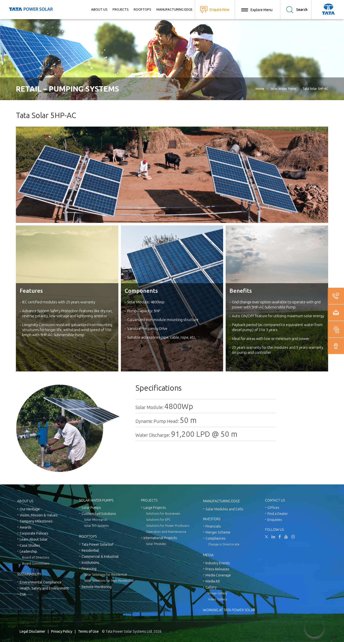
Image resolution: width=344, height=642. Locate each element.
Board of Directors (35, 557)
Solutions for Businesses (163, 513)
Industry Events (217, 563)
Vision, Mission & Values (39, 515)
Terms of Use (88, 631)
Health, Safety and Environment (44, 588)
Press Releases (217, 569)
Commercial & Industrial (100, 557)
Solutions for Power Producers (167, 525)
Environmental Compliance (40, 582)
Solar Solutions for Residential (105, 574)
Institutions (90, 563)
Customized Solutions (99, 514)
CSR (23, 594)
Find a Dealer (277, 514)
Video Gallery (217, 599)
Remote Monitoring (97, 587)
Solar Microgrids (95, 519)
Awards (25, 527)
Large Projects (155, 508)
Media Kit (212, 581)
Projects (121, 9)
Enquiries (274, 520)
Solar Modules (156, 543)
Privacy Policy (61, 631)
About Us (99, 9)
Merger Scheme (217, 532)
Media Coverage (218, 575)
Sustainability (29, 574)
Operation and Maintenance (166, 531)
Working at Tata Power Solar (229, 610)
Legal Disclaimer (32, 631)
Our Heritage (30, 509)
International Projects (160, 538)
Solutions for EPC (158, 519)
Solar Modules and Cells (224, 509)
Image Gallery (217, 593)
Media (208, 555)
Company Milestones (36, 521)
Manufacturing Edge (174, 9)
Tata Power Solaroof (97, 544)
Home (260, 88)
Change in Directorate (223, 544)
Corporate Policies (34, 533)
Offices (273, 508)
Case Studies (30, 545)
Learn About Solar (34, 539)
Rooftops (142, 9)
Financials (213, 526)
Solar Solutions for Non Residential (109, 580)
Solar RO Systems (96, 525)
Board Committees (35, 563)
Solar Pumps (91, 508)
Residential (90, 550)
